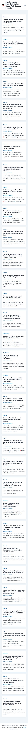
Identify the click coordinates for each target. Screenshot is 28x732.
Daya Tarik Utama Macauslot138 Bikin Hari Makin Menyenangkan (13, 84)
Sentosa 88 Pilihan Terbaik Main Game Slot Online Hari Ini (13, 337)
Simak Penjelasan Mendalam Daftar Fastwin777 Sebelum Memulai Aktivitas (12, 703)
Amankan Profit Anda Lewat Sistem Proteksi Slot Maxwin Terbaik (12, 419)
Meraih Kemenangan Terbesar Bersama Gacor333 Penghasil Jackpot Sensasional (12, 255)
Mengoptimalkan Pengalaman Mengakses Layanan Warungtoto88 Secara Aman (12, 483)
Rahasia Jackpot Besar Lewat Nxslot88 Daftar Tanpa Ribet (12, 296)
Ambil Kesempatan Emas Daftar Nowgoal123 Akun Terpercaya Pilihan (13, 191)
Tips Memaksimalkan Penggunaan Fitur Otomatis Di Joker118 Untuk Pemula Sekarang (14, 591)
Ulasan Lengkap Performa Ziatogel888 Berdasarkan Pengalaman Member (11, 504)
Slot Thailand (6, 352)
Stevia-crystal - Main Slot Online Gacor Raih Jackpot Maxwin (13, 5)
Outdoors (5, 16)
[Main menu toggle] (25, 5)
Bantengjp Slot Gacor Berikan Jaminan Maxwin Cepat (12, 128)
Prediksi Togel (6, 333)
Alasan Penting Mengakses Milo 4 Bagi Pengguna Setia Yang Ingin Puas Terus (14, 612)
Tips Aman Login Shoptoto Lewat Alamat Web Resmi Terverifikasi (13, 571)
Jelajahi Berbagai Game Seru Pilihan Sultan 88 (12, 147)
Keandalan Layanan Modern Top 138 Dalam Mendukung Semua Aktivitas (13, 463)
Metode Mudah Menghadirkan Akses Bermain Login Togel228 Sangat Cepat (13, 106)
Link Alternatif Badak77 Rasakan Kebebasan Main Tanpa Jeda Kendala (13, 169)
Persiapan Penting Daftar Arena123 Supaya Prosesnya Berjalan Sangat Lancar (12, 64)
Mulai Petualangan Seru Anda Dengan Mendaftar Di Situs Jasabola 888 (12, 212)
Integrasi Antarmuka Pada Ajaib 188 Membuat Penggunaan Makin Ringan (13, 442)
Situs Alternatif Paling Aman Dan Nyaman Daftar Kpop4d (13, 276)
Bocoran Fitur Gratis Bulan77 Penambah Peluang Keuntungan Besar (13, 43)
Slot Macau (5, 375)
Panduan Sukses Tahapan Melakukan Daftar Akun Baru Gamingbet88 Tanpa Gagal (12, 316)
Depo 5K (5, 60)
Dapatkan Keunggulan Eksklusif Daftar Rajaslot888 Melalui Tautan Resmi (14, 635)
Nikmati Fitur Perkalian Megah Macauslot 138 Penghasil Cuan (13, 399)
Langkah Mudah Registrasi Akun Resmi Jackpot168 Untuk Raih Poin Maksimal (13, 21)
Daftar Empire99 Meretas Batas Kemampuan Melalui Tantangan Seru (13, 233)
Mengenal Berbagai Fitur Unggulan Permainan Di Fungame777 (11, 356)
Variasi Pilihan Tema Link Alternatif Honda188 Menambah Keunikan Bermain (13, 680)
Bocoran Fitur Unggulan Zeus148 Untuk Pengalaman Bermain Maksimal (13, 527)
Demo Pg (5, 81)
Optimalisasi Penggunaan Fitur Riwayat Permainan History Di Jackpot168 (12, 379)
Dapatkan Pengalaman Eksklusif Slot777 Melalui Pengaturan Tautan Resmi (13, 657)
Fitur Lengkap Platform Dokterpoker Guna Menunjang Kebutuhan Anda (12, 550)
